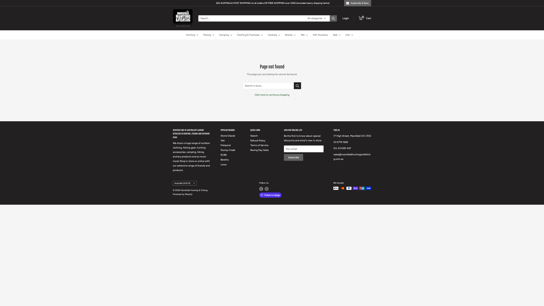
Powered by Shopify (182, 194)
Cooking (272, 34)
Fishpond (226, 145)
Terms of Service (259, 145)
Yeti (303, 34)
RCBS (224, 154)
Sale (335, 34)
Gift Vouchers (320, 34)
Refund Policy (257, 140)
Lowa (224, 164)
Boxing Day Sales (259, 150)
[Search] (333, 18)
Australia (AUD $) (182, 183)
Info (348, 34)
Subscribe (293, 157)
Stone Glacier (228, 135)
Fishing (207, 34)
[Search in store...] (297, 85)
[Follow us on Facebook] (261, 189)
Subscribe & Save (360, 3)
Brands (289, 34)
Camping (224, 34)
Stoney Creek (228, 150)
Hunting (190, 34)
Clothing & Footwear (248, 34)
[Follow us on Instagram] (267, 189)
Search (254, 135)
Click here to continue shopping (272, 94)
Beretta (225, 159)
